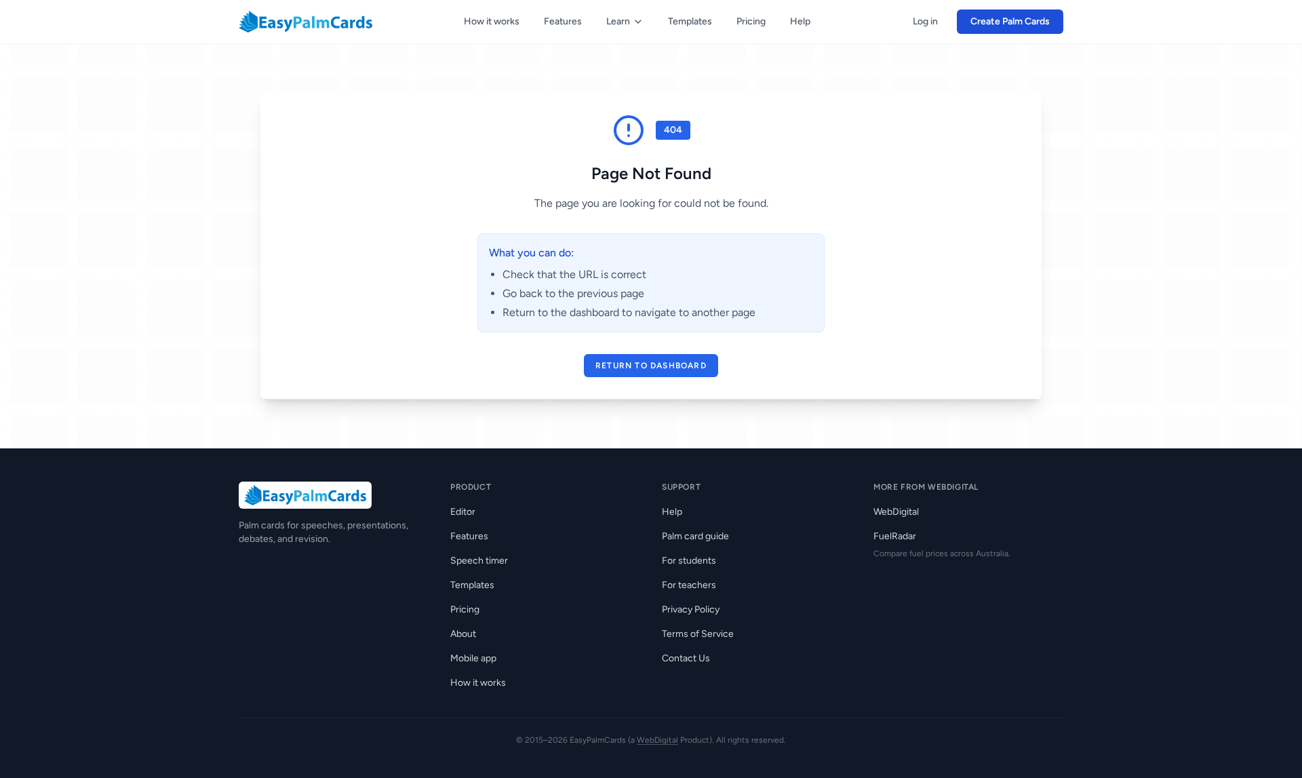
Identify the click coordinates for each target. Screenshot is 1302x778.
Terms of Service (698, 634)
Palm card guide (695, 536)
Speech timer (479, 560)
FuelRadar (894, 536)
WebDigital (896, 512)
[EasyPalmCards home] (305, 22)
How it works (491, 21)
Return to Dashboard (651, 365)
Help (800, 21)
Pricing (751, 21)
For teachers (689, 585)
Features (563, 21)
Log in (925, 21)
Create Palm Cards (1010, 21)
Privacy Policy (690, 609)
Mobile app (473, 658)
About (463, 634)
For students (689, 560)
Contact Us (686, 658)
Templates (690, 21)
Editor (462, 512)
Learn (618, 21)
